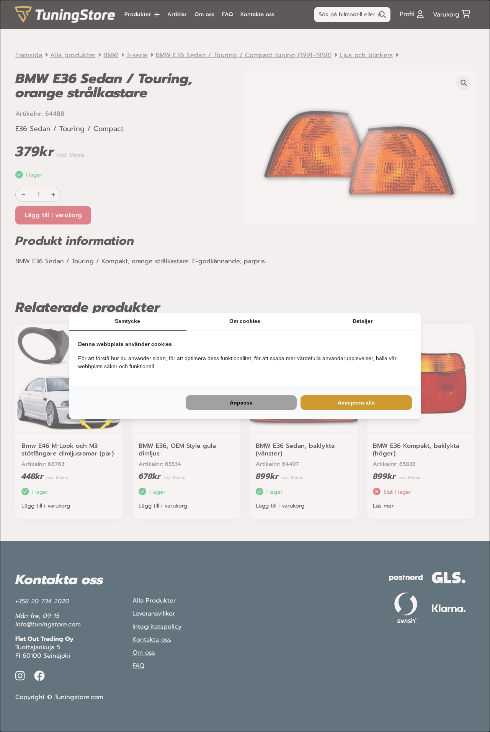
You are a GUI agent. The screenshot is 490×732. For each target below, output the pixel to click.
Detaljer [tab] (362, 321)
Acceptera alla (356, 403)
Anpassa (241, 403)
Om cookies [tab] (244, 321)
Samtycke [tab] (127, 321)
